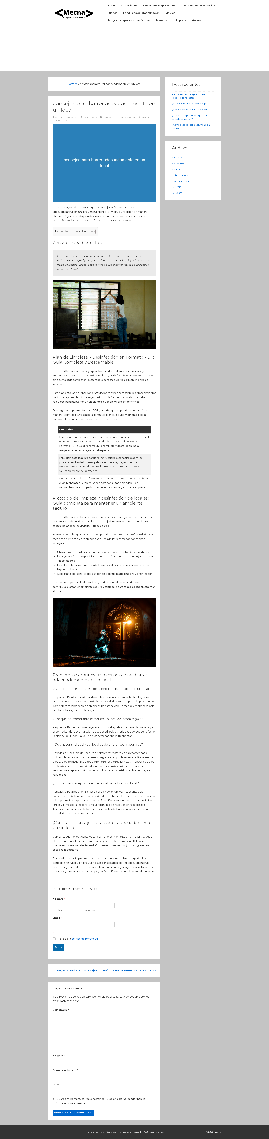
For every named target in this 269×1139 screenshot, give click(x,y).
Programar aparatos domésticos (129, 20)
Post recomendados (154, 1132)
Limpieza (180, 20)
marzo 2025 (178, 163)
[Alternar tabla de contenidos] (91, 231)
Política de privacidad (130, 1132)
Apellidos (90, 910)
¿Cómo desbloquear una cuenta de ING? (192, 109)
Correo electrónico (64, 1070)
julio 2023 (177, 187)
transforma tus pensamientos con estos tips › (128, 970)
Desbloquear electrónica (199, 5)
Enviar (58, 947)
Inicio (111, 5)
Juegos (112, 13)
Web (56, 1084)
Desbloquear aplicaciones (160, 5)
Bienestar (162, 20)
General (197, 20)
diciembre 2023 (180, 175)
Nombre (57, 910)
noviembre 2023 (180, 181)
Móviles (170, 13)
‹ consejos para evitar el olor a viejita (75, 970)
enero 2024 (178, 169)
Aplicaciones (129, 5)
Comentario (61, 1009)
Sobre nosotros (96, 1132)
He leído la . (77, 938)
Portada (72, 83)
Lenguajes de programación (141, 13)
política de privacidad (84, 938)
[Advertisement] (134, 49)
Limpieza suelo (127, 117)
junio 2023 (177, 193)
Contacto (111, 1132)
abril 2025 (177, 157)
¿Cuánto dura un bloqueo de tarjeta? (190, 103)
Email (57, 917)
